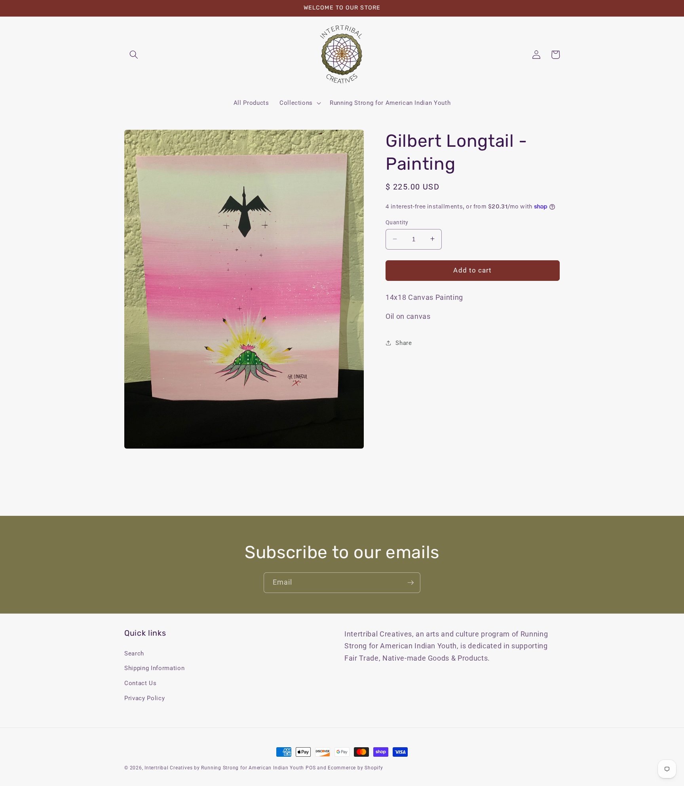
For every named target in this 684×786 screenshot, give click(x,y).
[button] (133, 54)
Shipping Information (154, 668)
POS (310, 768)
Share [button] (403, 342)
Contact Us (140, 683)
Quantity (397, 222)
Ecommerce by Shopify (355, 768)
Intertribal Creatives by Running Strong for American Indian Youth (224, 768)
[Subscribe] (410, 582)
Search (134, 653)
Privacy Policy (144, 698)
